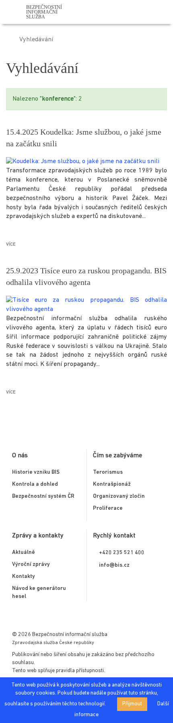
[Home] (8, 39)
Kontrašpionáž (112, 484)
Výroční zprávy (31, 564)
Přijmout (132, 704)
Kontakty (23, 577)
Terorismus (108, 472)
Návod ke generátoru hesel (39, 593)
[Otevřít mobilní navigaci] (164, 14)
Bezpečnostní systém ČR (43, 496)
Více (11, 244)
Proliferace (108, 508)
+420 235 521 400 (121, 553)
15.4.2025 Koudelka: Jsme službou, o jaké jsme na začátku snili (83, 137)
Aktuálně (23, 552)
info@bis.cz (114, 565)
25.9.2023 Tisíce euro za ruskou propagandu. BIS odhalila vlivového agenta (86, 276)
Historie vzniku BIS (36, 472)
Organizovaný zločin (119, 496)
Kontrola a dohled (35, 484)
